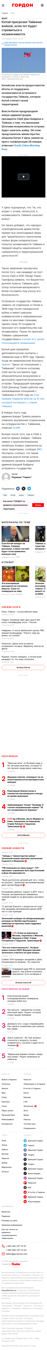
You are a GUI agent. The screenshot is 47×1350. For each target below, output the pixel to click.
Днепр (4, 1163)
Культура (6, 1102)
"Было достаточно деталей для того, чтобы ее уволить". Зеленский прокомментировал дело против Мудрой (23, 882)
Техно (4, 1106)
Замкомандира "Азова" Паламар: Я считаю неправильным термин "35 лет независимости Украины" (25, 807)
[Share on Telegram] (29, 489)
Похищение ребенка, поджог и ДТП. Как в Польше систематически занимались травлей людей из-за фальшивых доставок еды (23, 896)
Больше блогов (23, 667)
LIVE (25, 1102)
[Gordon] (22, 5)
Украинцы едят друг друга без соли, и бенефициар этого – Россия (21, 621)
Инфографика (8, 1119)
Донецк (5, 1154)
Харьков (5, 1158)
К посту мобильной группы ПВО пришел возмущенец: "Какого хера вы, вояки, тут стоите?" (23, 633)
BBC (39, 449)
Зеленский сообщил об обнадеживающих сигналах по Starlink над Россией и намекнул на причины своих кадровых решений (23, 922)
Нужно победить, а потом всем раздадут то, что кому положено (21, 658)
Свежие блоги (11, 607)
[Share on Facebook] (18, 489)
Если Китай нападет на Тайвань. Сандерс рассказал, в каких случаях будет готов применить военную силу (15, 548)
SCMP (16, 427)
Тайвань (30, 495)
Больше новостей (23, 982)
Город (4, 1135)
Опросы (27, 1119)
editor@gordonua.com (16, 1254)
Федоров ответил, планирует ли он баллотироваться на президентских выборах (25, 779)
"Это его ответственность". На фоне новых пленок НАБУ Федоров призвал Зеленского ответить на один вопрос (21, 950)
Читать (38, 505)
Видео (26, 1115)
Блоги (26, 1093)
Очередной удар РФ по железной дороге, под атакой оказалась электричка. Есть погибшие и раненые (23, 973)
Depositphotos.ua (9, 1290)
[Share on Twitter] (23, 489)
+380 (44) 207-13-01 (16, 1246)
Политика (6, 1084)
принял (6, 364)
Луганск (5, 1171)
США (5, 495)
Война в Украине (9, 1079)
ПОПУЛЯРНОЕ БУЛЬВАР (16, 989)
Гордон (5, 13)
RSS (29, 1187)
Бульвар (8, 562)
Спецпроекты (29, 1128)
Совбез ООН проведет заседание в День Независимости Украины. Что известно (22, 960)
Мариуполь (7, 1167)
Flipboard (32, 1183)
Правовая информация (12, 1225)
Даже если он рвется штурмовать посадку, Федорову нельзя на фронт (23, 646)
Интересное (7, 1124)
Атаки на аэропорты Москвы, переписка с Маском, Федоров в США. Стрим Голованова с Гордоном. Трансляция (22, 937)
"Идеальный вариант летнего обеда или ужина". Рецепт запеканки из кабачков (24, 1056)
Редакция (6, 1216)
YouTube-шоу (30, 1124)
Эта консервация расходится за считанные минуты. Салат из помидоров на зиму (15, 587)
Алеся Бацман (34, 1173)
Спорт (4, 1097)
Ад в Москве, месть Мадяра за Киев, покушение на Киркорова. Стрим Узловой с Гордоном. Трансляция (25, 822)
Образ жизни (7, 1110)
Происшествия (8, 1115)
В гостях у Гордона (32, 1088)
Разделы (27, 1074)
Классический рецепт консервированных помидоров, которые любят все (23, 998)
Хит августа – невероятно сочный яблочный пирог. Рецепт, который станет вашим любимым (24, 1012)
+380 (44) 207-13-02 (16, 1250)
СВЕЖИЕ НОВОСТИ (13, 848)
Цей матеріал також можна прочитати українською (23, 43)
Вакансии (6, 1212)
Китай (13, 495)
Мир (13, 13)
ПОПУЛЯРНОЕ (10, 756)
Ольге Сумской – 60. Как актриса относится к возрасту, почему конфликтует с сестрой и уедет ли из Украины (25, 1041)
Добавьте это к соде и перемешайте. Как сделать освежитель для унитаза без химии (25, 1026)
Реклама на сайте (9, 1220)
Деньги (5, 1088)
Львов (4, 1145)
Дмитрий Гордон (35, 1141)
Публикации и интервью (34, 1084)
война (21, 495)
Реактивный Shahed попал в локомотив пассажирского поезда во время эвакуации (24, 793)
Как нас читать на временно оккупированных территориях (10, 1233)
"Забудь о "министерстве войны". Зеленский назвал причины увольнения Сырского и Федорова (22, 858)
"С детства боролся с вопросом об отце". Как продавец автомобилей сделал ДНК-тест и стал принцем (22, 909)
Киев (4, 1140)
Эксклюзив (28, 1106)
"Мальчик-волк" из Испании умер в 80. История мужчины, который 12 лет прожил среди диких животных (25, 765)
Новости (5, 1074)
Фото (26, 1110)
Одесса (5, 1149)
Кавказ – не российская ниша (20, 611)
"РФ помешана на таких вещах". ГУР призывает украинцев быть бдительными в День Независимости (23, 870)
